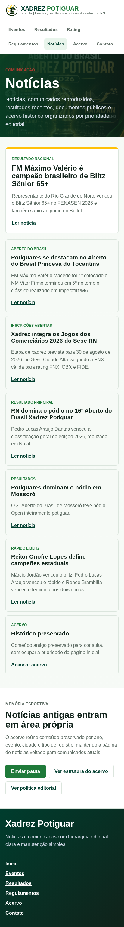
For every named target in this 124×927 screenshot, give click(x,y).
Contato (105, 43)
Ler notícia (24, 223)
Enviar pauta (25, 771)
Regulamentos (23, 43)
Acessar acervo (29, 664)
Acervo (80, 43)
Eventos (16, 29)
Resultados (46, 29)
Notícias (55, 43)
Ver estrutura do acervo (81, 771)
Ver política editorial (33, 788)
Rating (73, 29)
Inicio (11, 863)
